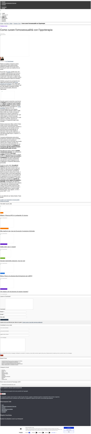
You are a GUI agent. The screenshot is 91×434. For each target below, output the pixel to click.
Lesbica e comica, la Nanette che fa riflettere (10, 361)
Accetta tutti (68, 427)
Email (2, 314)
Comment (2, 309)
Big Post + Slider (8, 23)
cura (5, 199)
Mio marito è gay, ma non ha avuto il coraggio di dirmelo (17, 231)
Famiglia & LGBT (4, 228)
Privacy (3, 1)
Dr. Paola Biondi (9, 61)
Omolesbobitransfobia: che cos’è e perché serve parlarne (12, 360)
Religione (2, 273)
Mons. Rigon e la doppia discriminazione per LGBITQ (16, 276)
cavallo (2, 199)
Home (3, 17)
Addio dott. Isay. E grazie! (8, 247)
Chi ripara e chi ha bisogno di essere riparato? (14, 291)
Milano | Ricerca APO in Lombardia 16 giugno (14, 215)
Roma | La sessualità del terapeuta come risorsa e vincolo (12, 363)
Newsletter (4, 410)
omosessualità (15, 199)
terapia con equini (4, 201)
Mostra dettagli (53, 432)
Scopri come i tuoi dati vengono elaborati (32, 322)
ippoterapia (9, 199)
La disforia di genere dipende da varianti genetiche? (11, 362)
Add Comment (3, 34)
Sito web (2, 317)
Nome (2, 311)
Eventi (1, 212)
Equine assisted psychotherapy (9, 83)
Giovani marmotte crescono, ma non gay (12, 261)
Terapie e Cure (17, 23)
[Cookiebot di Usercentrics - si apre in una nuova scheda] (21, 432)
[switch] (36, 432)
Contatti (4, 4)
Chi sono (4, 19)
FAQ (3, 405)
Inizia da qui (4, 18)
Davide (8, 71)
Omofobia (2, 258)
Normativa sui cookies (7, 409)
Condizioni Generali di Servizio (9, 3)
